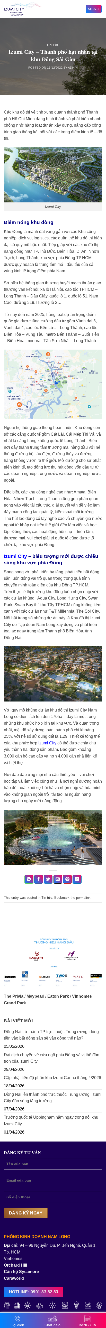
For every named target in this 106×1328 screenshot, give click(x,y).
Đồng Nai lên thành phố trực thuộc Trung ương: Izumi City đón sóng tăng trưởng (52, 1097)
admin (73, 67)
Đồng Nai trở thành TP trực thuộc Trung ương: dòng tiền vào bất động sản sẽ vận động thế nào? (51, 1035)
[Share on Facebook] (38, 879)
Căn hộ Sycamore (21, 1271)
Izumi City (15, 556)
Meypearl (35, 996)
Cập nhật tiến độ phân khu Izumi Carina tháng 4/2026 (52, 1078)
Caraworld (14, 1278)
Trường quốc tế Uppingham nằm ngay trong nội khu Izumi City (51, 1120)
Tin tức (53, 44)
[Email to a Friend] (58, 879)
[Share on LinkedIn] (77, 879)
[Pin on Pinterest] (67, 879)
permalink (83, 898)
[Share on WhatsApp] (28, 879)
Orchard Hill (15, 1265)
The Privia (13, 996)
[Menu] (94, 9)
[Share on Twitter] (48, 879)
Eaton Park (58, 996)
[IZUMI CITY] (38, 9)
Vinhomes (13, 1258)
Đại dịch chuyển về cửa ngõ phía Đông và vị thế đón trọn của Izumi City (51, 1058)
